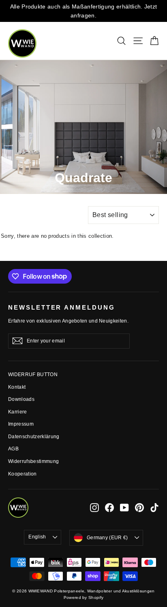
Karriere (17, 412)
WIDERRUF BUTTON (33, 374)
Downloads (21, 399)
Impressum (21, 424)
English (37, 537)
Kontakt (17, 387)
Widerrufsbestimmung (33, 461)
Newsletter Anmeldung (61, 307)
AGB (13, 449)
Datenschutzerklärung (34, 436)
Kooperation (22, 474)
